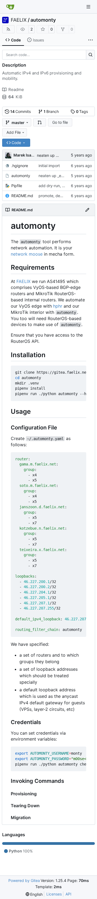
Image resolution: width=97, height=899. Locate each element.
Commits (20, 111)
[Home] (10, 7)
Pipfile (16, 185)
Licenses (54, 894)
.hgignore (19, 165)
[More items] (90, 40)
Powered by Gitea (24, 880)
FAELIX (19, 20)
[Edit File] (87, 210)
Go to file (60, 122)
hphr (57, 306)
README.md (22, 195)
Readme (16, 89)
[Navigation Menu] (89, 6)
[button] (39, 122)
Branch (51, 111)
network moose (27, 254)
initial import (49, 165)
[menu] (34, 894)
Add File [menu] (13, 132)
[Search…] (90, 55)
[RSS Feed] (8, 29)
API (68, 894)
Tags (82, 111)
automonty (43, 20)
